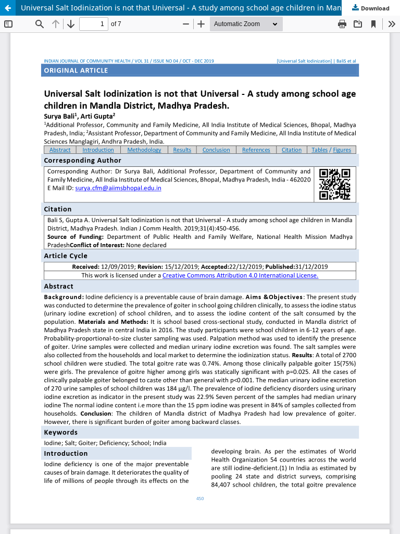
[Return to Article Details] (8, 8)
